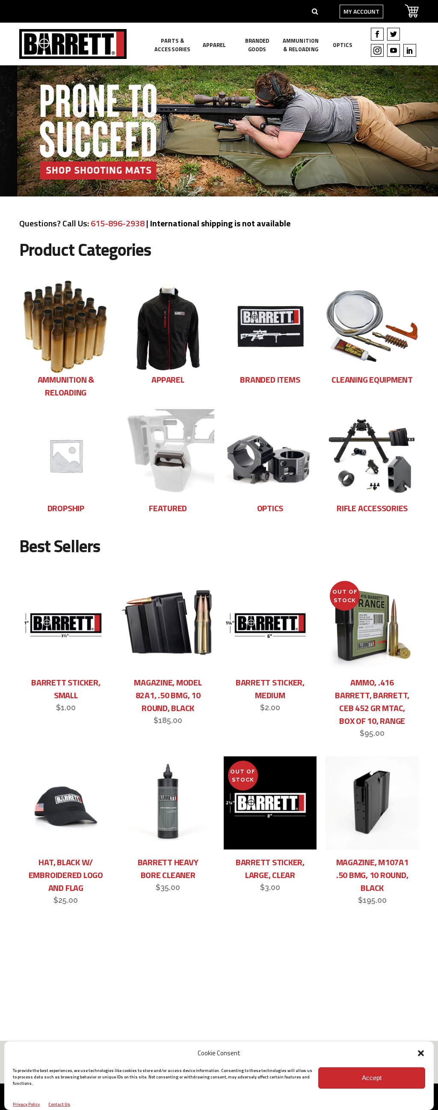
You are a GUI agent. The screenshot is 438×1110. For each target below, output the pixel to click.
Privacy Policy (26, 1104)
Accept (372, 1077)
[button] (421, 1053)
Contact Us (59, 1104)
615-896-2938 (118, 223)
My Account (361, 11)
